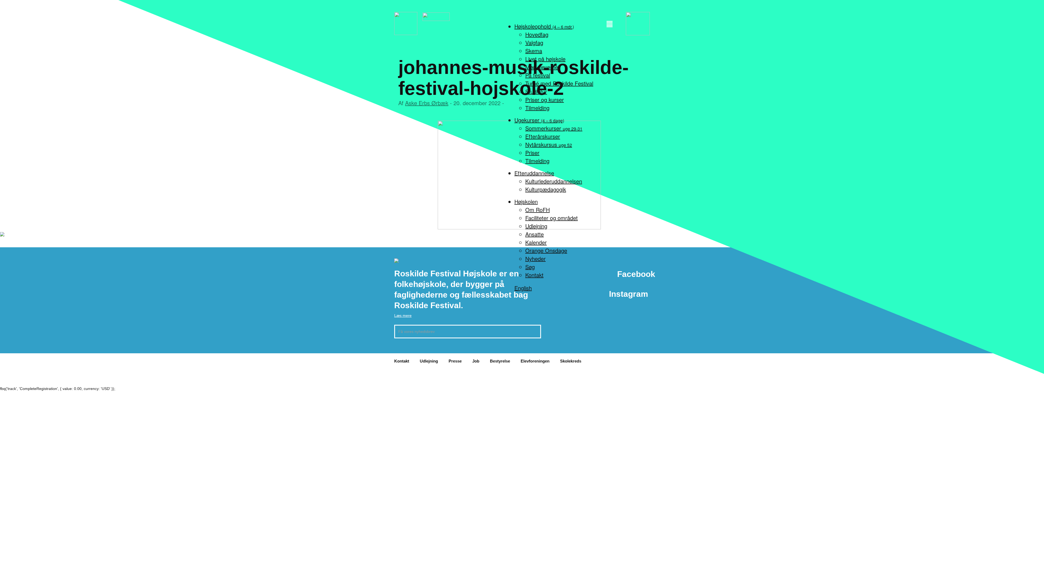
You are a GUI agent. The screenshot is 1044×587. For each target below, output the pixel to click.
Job (475, 361)
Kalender (536, 242)
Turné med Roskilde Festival (559, 83)
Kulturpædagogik (545, 189)
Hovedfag (536, 34)
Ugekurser (539, 120)
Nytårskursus (548, 144)
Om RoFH (537, 210)
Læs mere (403, 315)
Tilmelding (537, 108)
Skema (533, 51)
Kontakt (534, 275)
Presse (455, 361)
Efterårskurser (542, 136)
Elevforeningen (535, 361)
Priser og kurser (544, 100)
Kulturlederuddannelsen (553, 181)
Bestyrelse (500, 361)
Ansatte (534, 234)
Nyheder (535, 259)
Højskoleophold (544, 26)
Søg (530, 267)
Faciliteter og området (551, 218)
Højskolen (526, 201)
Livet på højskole (545, 59)
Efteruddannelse (534, 173)
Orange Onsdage (546, 250)
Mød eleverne (541, 67)
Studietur (536, 91)
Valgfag (534, 42)
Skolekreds (570, 361)
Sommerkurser (553, 128)
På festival (537, 75)
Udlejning (536, 226)
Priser (532, 153)
